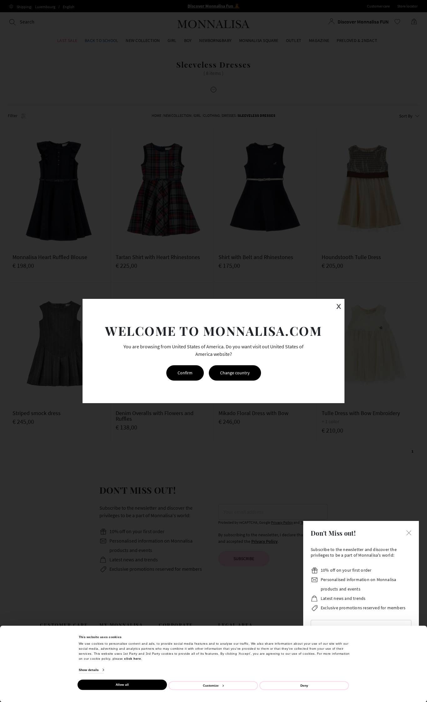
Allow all (122, 684)
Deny (304, 685)
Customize (211, 685)
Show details (89, 670)
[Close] (408, 532)
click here (132, 658)
